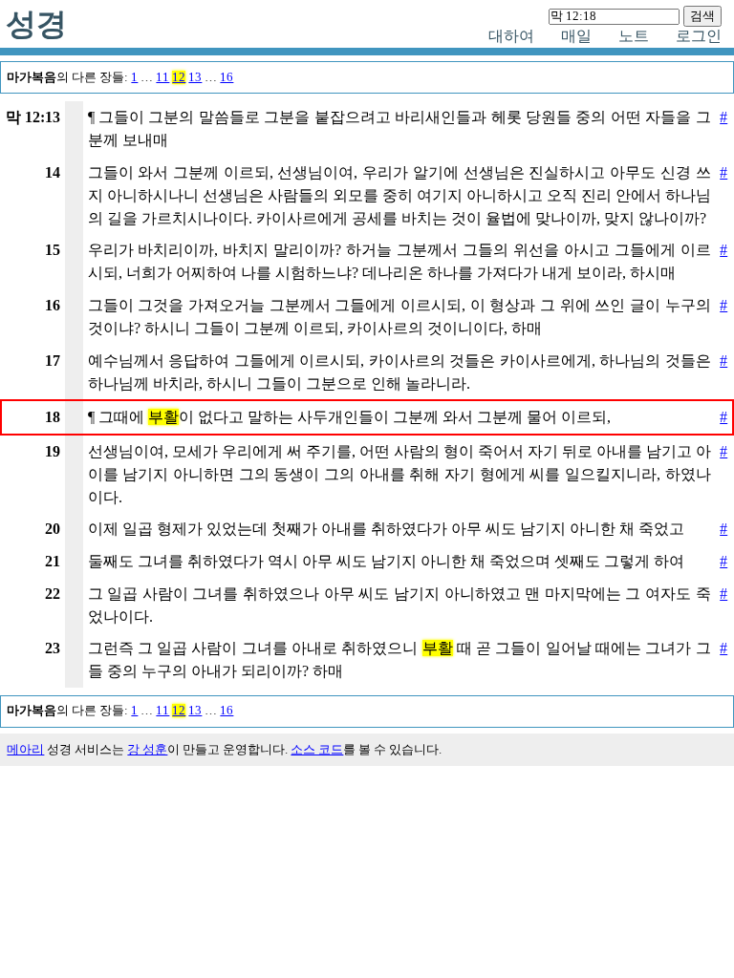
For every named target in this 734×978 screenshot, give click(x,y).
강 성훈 (147, 749)
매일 (576, 36)
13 (195, 77)
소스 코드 (317, 749)
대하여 (511, 36)
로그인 (699, 36)
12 (178, 77)
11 (162, 77)
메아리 (25, 749)
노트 (633, 36)
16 (226, 77)
